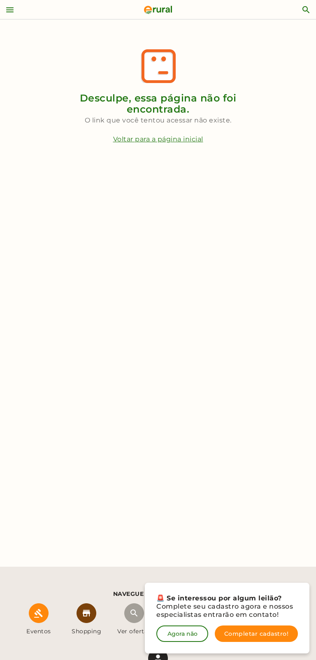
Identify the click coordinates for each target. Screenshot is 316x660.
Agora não (182, 633)
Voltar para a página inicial (158, 139)
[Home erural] (158, 10)
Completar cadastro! (256, 633)
